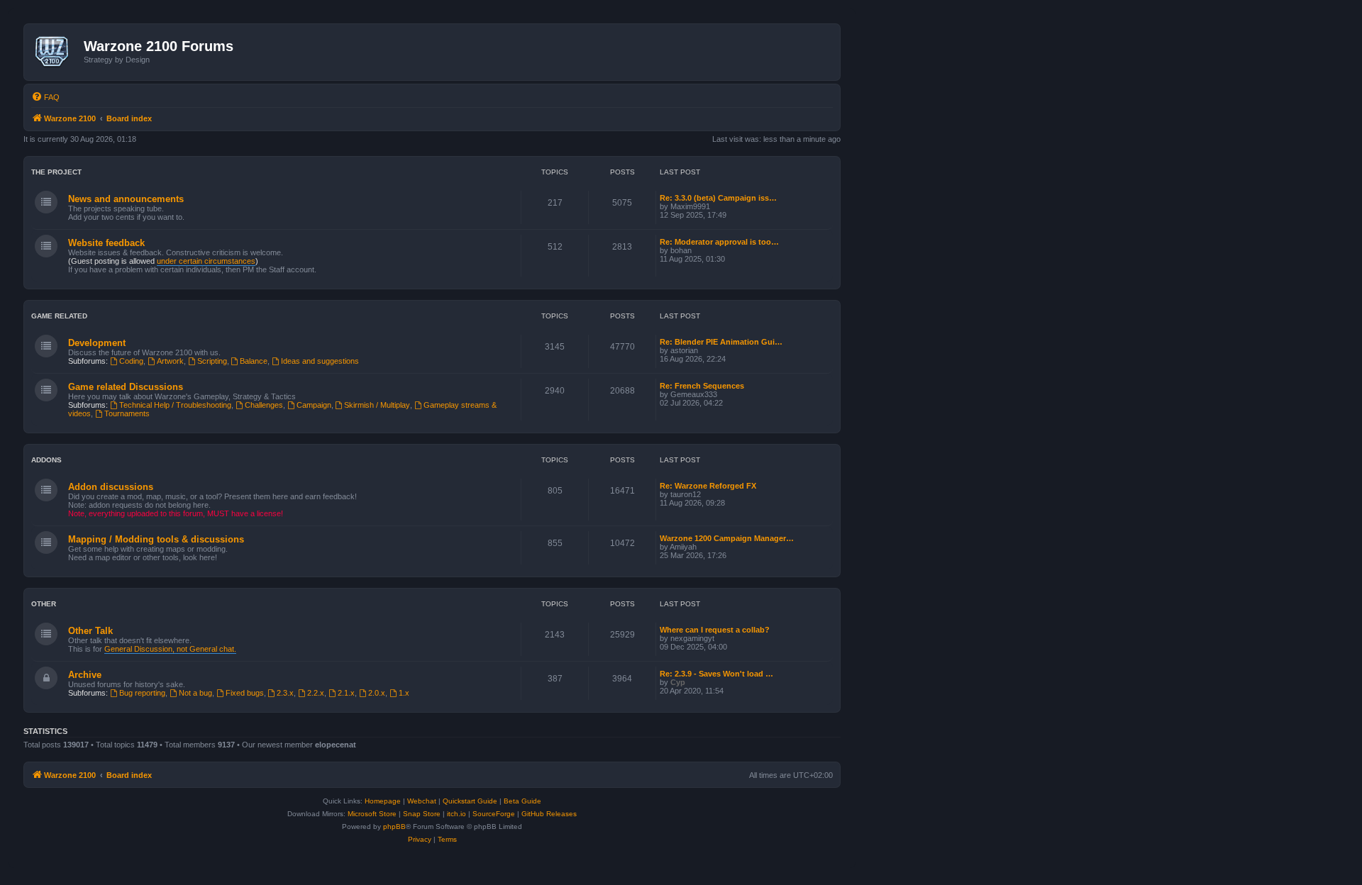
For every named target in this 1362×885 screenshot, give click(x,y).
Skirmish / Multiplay (377, 405)
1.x (404, 693)
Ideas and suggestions (320, 361)
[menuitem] (45, 97)
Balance (253, 361)
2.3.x (285, 693)
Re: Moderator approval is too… (719, 242)
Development (97, 343)
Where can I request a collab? (715, 629)
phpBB (394, 826)
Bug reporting (142, 693)
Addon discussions (110, 487)
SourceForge (493, 814)
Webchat (421, 801)
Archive (84, 674)
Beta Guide (522, 801)
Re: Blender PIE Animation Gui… (721, 342)
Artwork (170, 361)
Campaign (314, 405)
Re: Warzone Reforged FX (708, 486)
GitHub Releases (549, 814)
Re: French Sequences (702, 386)
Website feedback (106, 243)
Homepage (383, 801)
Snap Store (422, 814)
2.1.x (346, 693)
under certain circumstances (206, 261)
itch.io (456, 814)
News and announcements (126, 199)
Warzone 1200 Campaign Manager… (727, 538)
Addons (46, 460)
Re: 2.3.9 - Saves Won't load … (716, 673)
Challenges (264, 405)
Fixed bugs (245, 693)
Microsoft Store (372, 814)
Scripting (212, 361)
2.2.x (315, 693)
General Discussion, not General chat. (170, 649)
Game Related (59, 316)
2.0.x (376, 693)
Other (43, 604)
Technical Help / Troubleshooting (175, 405)
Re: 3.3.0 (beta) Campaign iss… (718, 198)
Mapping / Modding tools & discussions (156, 539)
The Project (56, 172)
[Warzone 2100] (56, 52)
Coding (131, 361)
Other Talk (90, 630)
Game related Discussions (125, 387)
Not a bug (195, 693)
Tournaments (127, 413)
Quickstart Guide (470, 801)
